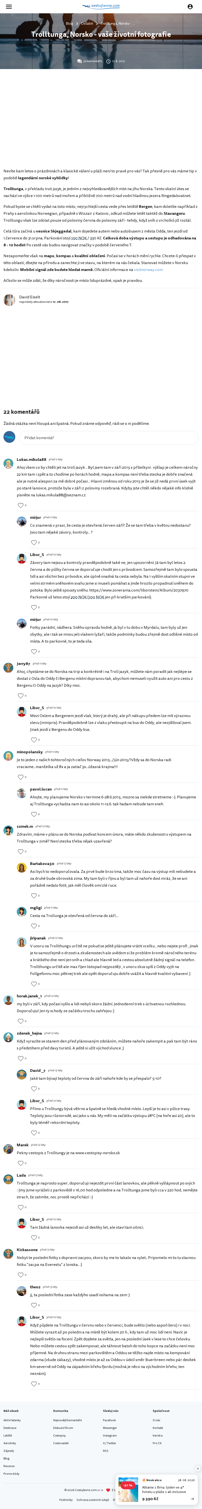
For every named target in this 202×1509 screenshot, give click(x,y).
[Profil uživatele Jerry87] (8, 668)
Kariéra (158, 1436)
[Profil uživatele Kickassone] (8, 1254)
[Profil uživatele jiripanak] (22, 942)
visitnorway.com (148, 270)
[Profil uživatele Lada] (8, 1179)
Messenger (110, 1428)
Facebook (109, 1420)
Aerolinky (9, 1443)
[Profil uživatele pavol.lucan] (22, 793)
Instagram (110, 1436)
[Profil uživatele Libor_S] (22, 559)
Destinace (9, 1428)
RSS (105, 1451)
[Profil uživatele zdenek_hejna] (8, 1037)
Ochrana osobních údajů (93, 1500)
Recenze (9, 1466)
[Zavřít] (198, 1469)
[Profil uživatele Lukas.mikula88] (8, 463)
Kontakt (158, 1428)
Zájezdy (8, 1451)
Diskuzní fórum (63, 1428)
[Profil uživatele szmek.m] (8, 830)
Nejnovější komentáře (67, 1420)
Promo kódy (11, 1474)
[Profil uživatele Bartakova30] (22, 868)
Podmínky (66, 1500)
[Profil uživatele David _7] (22, 1074)
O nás (156, 1420)
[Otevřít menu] (10, 6)
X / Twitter (109, 1443)
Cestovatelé (60, 1443)
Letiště (7, 1436)
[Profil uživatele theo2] (22, 1291)
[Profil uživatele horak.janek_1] (8, 1000)
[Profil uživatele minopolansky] (8, 756)
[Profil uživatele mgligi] (22, 912)
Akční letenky (12, 1420)
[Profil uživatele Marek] (8, 1149)
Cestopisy (59, 1436)
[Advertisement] (101, 127)
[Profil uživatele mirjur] (22, 521)
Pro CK (157, 1443)
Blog (6, 1458)
